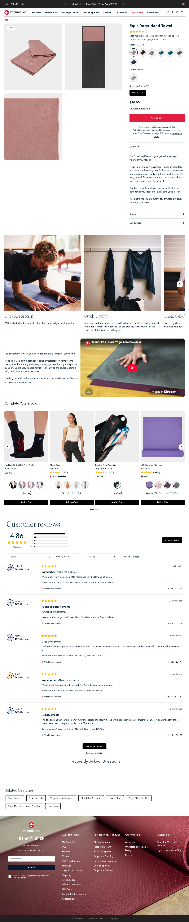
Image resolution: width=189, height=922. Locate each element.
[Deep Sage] (176, 485)
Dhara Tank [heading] (55, 465)
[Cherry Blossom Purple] (158, 485)
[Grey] (22, 485)
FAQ (64, 846)
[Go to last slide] (7, 447)
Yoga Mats (35, 12)
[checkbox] (134, 556)
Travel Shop (115, 798)
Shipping (66, 875)
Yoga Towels (15, 798)
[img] (22, 569)
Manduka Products (91, 798)
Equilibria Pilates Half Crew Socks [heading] (19, 465)
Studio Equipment (103, 851)
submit (31, 867)
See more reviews (94, 746)
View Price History (140, 108)
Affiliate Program (102, 842)
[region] (94, 459)
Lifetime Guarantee (71, 884)
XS (63, 493)
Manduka (80, 918)
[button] (65, 4)
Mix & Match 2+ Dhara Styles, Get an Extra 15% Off (94, 4)
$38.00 (99, 476)
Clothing (107, 12)
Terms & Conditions (96, 918)
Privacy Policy (113, 918)
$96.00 (144, 476)
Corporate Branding (103, 856)
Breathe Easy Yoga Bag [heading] (105, 465)
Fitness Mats (51, 12)
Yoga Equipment (91, 12)
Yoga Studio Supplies (62, 798)
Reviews (66, 851)
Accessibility (68, 898)
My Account (68, 842)
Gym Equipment (102, 865)
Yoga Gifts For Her (138, 798)
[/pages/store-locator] (177, 12)
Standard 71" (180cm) (154, 493)
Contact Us (68, 856)
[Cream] (39, 485)
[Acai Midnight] (167, 485)
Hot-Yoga (53, 806)
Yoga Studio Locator (72, 870)
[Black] (13, 485)
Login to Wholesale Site (169, 850)
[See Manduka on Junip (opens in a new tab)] (100, 753)
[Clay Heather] (67, 485)
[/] (15, 12)
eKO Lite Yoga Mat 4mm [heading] (151, 465)
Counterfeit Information (74, 893)
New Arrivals (36, 798)
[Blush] (31, 485)
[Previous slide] (9, 284)
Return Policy (68, 879)
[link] (139, 31)
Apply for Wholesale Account (167, 844)
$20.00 (8, 472)
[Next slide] (180, 284)
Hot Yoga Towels (70, 12)
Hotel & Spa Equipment (105, 860)
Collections (121, 12)
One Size (26, 493)
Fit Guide (66, 865)
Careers (129, 854)
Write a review (172, 540)
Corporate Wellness (103, 870)
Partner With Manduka (14, 4)
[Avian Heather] (85, 485)
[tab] (92, 509)
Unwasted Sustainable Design (136, 848)
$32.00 (53, 476)
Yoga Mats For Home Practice (24, 806)
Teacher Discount (102, 846)
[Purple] (149, 485)
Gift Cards (67, 889)
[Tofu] (58, 485)
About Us (130, 842)
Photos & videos (131, 556)
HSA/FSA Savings (71, 860)
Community (153, 12)
